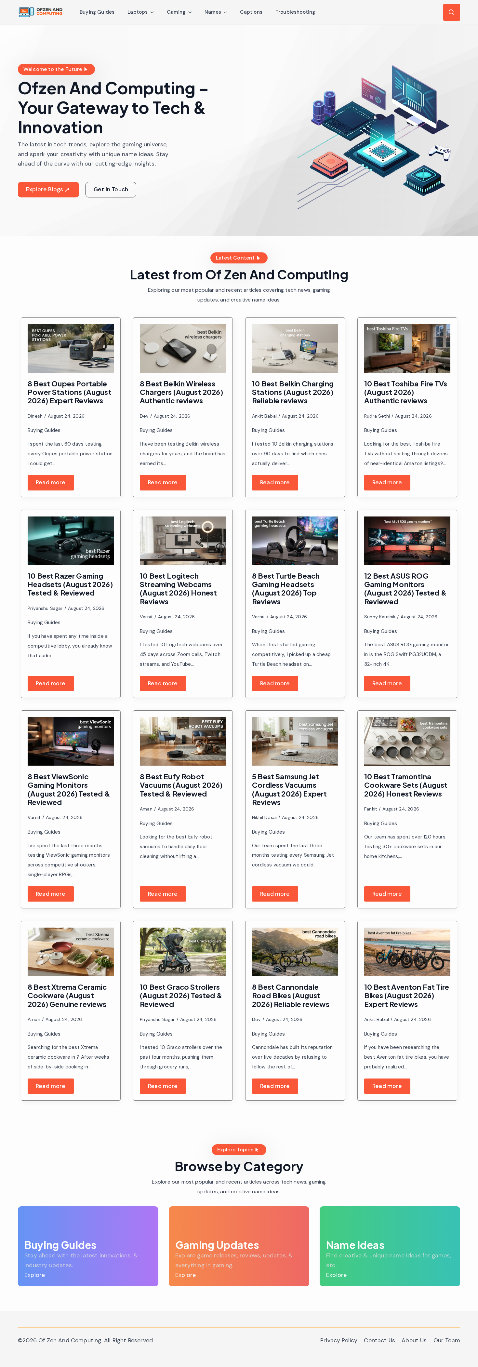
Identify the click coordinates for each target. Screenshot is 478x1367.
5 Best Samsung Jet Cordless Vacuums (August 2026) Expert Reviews (289, 789)
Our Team (446, 1340)
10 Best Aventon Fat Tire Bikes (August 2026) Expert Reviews (406, 995)
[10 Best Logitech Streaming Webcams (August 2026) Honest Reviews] (183, 540)
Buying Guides (97, 12)
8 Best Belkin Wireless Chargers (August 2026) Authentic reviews (181, 392)
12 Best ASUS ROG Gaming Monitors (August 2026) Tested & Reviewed (405, 588)
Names (213, 12)
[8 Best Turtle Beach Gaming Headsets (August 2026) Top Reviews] (295, 540)
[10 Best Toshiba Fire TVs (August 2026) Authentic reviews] (407, 348)
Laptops (137, 12)
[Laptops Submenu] (154, 12)
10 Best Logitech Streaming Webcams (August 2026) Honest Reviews (178, 588)
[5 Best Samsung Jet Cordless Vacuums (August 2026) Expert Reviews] (295, 741)
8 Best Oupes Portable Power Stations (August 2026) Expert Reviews (70, 392)
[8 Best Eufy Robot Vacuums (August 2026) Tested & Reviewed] (183, 741)
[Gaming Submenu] (192, 12)
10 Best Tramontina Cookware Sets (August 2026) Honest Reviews (406, 785)
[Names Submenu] (227, 12)
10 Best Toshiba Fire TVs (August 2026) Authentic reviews (405, 392)
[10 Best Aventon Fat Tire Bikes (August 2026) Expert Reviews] (407, 952)
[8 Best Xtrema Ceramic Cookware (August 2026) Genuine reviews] (71, 952)
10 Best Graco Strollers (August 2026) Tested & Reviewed (181, 995)
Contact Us (379, 1340)
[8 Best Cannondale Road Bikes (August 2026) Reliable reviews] (295, 952)
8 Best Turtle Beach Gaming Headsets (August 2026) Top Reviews (286, 588)
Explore (34, 1275)
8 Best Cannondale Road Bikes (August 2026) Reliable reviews (290, 995)
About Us (414, 1340)
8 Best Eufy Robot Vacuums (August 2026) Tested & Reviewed (181, 785)
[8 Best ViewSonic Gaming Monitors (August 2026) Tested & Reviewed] (71, 741)
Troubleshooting (295, 12)
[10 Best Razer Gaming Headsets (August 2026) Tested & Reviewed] (71, 540)
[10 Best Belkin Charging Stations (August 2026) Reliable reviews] (295, 348)
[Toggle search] (451, 12)
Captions (251, 12)
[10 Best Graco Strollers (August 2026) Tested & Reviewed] (183, 952)
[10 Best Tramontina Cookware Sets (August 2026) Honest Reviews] (407, 741)
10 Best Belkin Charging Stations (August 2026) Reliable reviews (293, 392)
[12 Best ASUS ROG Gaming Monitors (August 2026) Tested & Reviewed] (407, 540)
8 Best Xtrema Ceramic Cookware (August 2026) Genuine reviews (67, 995)
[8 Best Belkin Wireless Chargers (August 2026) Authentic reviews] (183, 348)
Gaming (176, 12)
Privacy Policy (338, 1340)
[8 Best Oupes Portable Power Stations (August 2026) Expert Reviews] (71, 348)
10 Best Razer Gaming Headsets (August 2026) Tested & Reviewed (70, 584)
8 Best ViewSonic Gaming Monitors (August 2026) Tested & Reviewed (69, 789)
